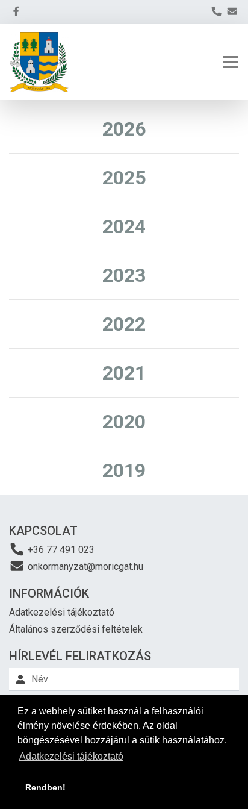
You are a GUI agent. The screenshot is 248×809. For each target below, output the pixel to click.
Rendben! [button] (45, 787)
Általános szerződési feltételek (76, 629)
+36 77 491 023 (60, 549)
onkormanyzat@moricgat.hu (84, 566)
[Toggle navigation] (230, 62)
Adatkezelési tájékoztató (61, 612)
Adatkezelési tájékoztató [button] (71, 756)
